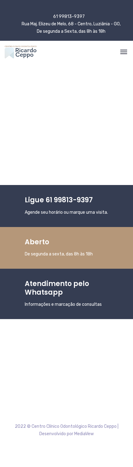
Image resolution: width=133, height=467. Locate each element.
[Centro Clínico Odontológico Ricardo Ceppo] (20, 51)
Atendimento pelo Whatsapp (57, 288)
